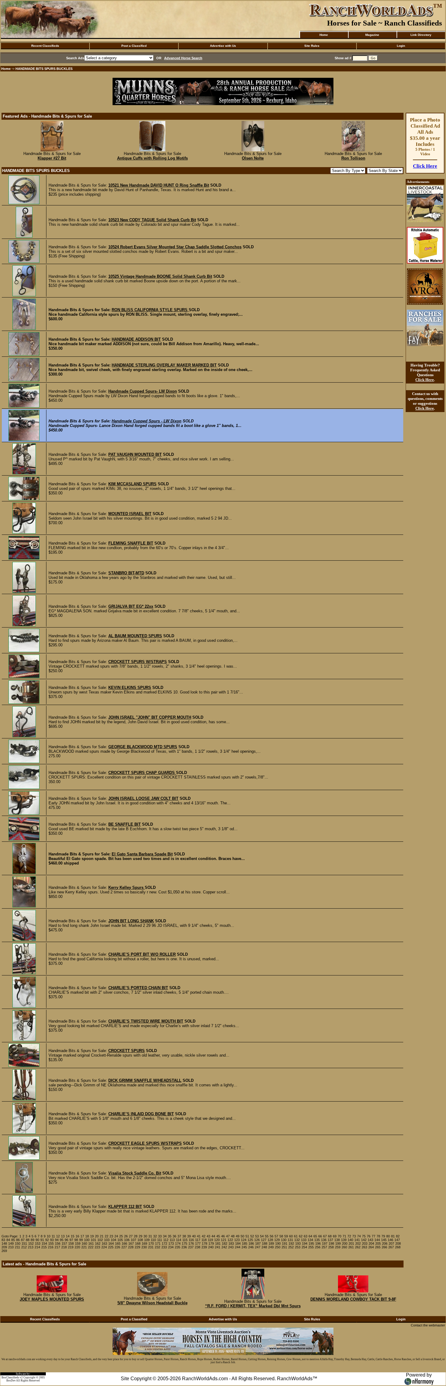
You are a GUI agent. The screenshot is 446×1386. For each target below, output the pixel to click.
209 (4, 1247)
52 (252, 1236)
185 (244, 1243)
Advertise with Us (223, 45)
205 (378, 1243)
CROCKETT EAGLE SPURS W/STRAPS (145, 1143)
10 (48, 1236)
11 (53, 1236)
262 (357, 1247)
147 (397, 1240)
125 (250, 1240)
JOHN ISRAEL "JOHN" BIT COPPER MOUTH (149, 717)
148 (4, 1243)
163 (104, 1243)
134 (310, 1240)
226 (117, 1247)
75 (364, 1236)
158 (71, 1243)
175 (184, 1243)
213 (30, 1247)
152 (31, 1243)
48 (233, 1236)
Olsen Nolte (253, 158)
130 (283, 1240)
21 (101, 1236)
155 (51, 1243)
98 (76, 1240)
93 (52, 1240)
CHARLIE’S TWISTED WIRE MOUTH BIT (145, 1021)
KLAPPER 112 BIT (125, 1206)
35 (169, 1236)
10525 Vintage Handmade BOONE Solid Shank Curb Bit (160, 276)
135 (317, 1240)
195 (311, 1243)
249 (271, 1247)
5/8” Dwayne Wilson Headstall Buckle (152, 1303)
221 (84, 1247)
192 (291, 1243)
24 (116, 1236)
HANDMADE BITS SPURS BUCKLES (44, 69)
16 (77, 1236)
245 (244, 1247)
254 (304, 1247)
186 (251, 1243)
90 (37, 1240)
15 (72, 1236)
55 (267, 1236)
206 (384, 1243)
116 (191, 1240)
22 (106, 1236)
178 (204, 1243)
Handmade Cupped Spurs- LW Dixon (142, 391)
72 (349, 1236)
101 (93, 1240)
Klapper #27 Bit (52, 158)
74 (359, 1236)
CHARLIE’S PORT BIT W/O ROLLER (142, 954)
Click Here (425, 166)
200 (344, 1243)
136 (323, 1240)
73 (354, 1236)
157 (64, 1243)
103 (107, 1240)
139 (343, 1240)
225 (110, 1247)
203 (364, 1243)
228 (130, 1247)
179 (211, 1243)
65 (315, 1236)
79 (383, 1236)
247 (257, 1247)
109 (147, 1240)
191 (284, 1243)
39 (189, 1236)
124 (243, 1240)
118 (204, 1240)
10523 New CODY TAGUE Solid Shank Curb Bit (152, 220)
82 (398, 1236)
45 (218, 1236)
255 (311, 1247)
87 (23, 1240)
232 (157, 1247)
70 (339, 1236)
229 (137, 1247)
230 (144, 1247)
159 (77, 1243)
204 (371, 1243)
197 (324, 1243)
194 (304, 1243)
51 (247, 1236)
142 (364, 1240)
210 (11, 1247)
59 (286, 1236)
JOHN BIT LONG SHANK (131, 921)
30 (145, 1236)
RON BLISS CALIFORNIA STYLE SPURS (150, 310)
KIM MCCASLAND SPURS (132, 484)
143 (370, 1240)
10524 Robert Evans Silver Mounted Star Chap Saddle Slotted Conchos (175, 247)
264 (371, 1247)
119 (210, 1240)
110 (153, 1240)
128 (270, 1240)
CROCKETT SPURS (126, 1050)
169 (144, 1243)
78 (378, 1236)
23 (111, 1236)
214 (37, 1247)
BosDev (11, 1380)
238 (197, 1247)
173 (171, 1243)
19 (92, 1236)
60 (291, 1236)
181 (218, 1243)
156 (57, 1243)
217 (57, 1247)
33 (160, 1236)
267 (391, 1247)
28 (135, 1236)
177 (198, 1243)
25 (121, 1236)
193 (298, 1243)
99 (81, 1240)
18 (87, 1236)
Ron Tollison (353, 158)
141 (357, 1240)
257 (324, 1247)
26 (126, 1236)
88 (27, 1240)
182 (224, 1243)
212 (24, 1247)
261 (351, 1247)
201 (351, 1243)
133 (303, 1240)
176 (191, 1243)
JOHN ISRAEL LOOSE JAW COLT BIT (143, 798)
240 (211, 1247)
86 (18, 1240)
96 (66, 1240)
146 (390, 1240)
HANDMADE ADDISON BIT (136, 339)
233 (164, 1247)
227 (124, 1247)
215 (44, 1247)
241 (217, 1247)
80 (388, 1236)
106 (127, 1240)
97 (71, 1240)
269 (4, 1251)
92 (47, 1240)
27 (131, 1236)
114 (178, 1240)
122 (230, 1240)
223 (97, 1247)
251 (284, 1247)
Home (323, 34)
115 (185, 1240)
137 (330, 1240)
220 (77, 1247)
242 (224, 1247)
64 (310, 1236)
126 (257, 1240)
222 (90, 1247)
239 (204, 1247)
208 (398, 1243)
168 (137, 1243)
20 (97, 1236)
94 (57, 1240)
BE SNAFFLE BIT (124, 824)
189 (271, 1243)
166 (124, 1243)
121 (223, 1240)
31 (150, 1236)
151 (24, 1243)
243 (231, 1247)
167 (131, 1243)
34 (165, 1236)
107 (133, 1240)
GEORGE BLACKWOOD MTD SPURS (142, 747)
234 (171, 1247)
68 (330, 1236)
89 (32, 1240)
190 (278, 1243)
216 (50, 1247)
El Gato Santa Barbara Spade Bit (142, 854)
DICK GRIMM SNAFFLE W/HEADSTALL (144, 1080)
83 (3, 1240)
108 (140, 1240)
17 (82, 1236)
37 (179, 1236)
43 (208, 1236)
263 (364, 1247)
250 (277, 1247)
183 (231, 1243)
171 (157, 1243)
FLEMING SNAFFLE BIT (130, 543)
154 (44, 1243)
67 (325, 1236)
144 (377, 1240)
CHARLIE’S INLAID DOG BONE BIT (141, 1114)
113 (172, 1240)
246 (251, 1247)
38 (184, 1236)
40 (194, 1236)
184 (238, 1243)
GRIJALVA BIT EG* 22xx (130, 606)
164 (111, 1243)
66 (320, 1236)
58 (281, 1236)
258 (331, 1247)
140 (350, 1240)
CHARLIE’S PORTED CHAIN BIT (138, 987)
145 (384, 1240)
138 (337, 1240)
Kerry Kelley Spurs (126, 887)
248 (264, 1247)
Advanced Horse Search (183, 58)
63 (305, 1236)
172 (164, 1243)
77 (373, 1236)
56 (271, 1236)
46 (223, 1236)
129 (277, 1240)
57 (276, 1236)
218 (64, 1247)
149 (11, 1243)
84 (8, 1240)
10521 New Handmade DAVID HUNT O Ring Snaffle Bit (158, 185)
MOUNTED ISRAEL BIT (129, 513)
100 (87, 1240)
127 (263, 1240)
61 (296, 1236)
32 (155, 1236)
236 (184, 1247)
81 (393, 1236)
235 (177, 1247)
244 (237, 1247)
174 (178, 1243)
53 (257, 1236)
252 (291, 1247)
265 (377, 1247)
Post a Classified (134, 45)
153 (37, 1243)
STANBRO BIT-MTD (126, 573)
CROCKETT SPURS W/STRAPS (137, 661)
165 (117, 1243)
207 (391, 1243)
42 (203, 1236)
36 (174, 1236)
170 (151, 1243)
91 (42, 1240)
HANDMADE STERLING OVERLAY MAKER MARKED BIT (164, 365)
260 (344, 1247)
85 (13, 1240)
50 (242, 1236)
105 (120, 1240)
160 (84, 1243)
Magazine (372, 34)
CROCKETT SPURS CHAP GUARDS (142, 772)
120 (217, 1240)
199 (338, 1243)
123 (237, 1240)
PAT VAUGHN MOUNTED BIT (135, 454)
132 (297, 1240)
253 (297, 1247)
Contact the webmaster (428, 1325)
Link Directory (421, 34)
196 (318, 1243)
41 (199, 1236)
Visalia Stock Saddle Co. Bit (134, 1173)
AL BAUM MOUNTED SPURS (135, 636)
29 (140, 1236)
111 (159, 1240)
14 (67, 1236)
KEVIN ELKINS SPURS (129, 687)
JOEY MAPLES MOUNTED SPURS (52, 1299)
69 (334, 1236)
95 (61, 1240)
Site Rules (311, 45)
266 (384, 1247)
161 (91, 1243)
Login (401, 45)
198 (331, 1243)
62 (300, 1236)
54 (262, 1236)
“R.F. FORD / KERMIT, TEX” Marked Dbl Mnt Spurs (253, 1306)
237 (191, 1247)
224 (104, 1247)
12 (58, 1236)
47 (228, 1236)
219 (70, 1247)
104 (113, 1240)
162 (97, 1243)
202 (358, 1243)
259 (337, 1247)
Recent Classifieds (45, 45)
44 (213, 1236)
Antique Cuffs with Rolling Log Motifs (152, 158)
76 (368, 1236)
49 (237, 1236)
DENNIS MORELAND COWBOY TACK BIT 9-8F (353, 1299)
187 (258, 1243)
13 (63, 1236)
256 (317, 1247)
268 (397, 1247)
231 (151, 1247)
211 (17, 1247)
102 (100, 1240)
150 (17, 1243)
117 (197, 1240)
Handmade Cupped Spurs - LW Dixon (146, 421)
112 (165, 1240)
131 (290, 1240)
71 (344, 1236)
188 (264, 1243)
